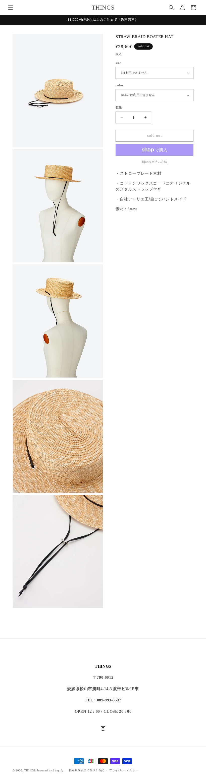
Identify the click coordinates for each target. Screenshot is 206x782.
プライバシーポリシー (124, 770)
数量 (119, 107)
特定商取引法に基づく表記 (86, 770)
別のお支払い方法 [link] (154, 162)
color (119, 85)
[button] (10, 7)
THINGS (30, 770)
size (118, 63)
